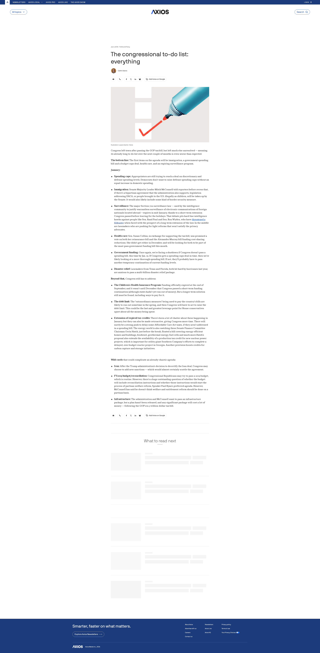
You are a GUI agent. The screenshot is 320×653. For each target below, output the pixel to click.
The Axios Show (78, 2)
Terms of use (226, 628)
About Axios (189, 624)
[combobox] (35, 2)
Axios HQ (208, 632)
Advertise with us (190, 628)
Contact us (188, 636)
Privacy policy (226, 624)
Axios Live (63, 2)
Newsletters (19, 2)
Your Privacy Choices (229, 632)
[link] (113, 79)
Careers (187, 632)
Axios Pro (50, 2)
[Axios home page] (7, 2)
